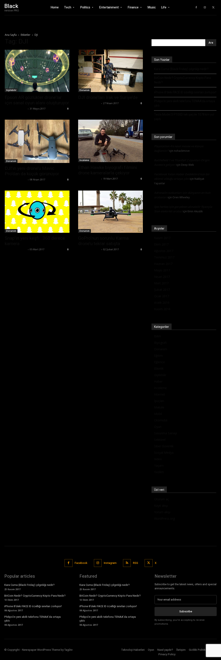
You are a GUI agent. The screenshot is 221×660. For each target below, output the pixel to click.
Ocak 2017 (161, 296)
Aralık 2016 (161, 302)
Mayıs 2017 (162, 270)
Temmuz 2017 (164, 257)
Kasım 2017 (162, 238)
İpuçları (159, 401)
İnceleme (84, 160)
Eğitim (158, 355)
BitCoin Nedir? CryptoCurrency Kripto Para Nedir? (182, 80)
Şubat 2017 (162, 290)
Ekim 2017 (161, 244)
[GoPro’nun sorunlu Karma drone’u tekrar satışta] (110, 212)
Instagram (110, 563)
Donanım (84, 90)
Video (158, 459)
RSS (135, 563)
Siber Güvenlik (164, 446)
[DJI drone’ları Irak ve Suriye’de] (110, 71)
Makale (159, 407)
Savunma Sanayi (165, 433)
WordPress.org (164, 518)
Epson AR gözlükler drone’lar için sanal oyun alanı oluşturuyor (37, 100)
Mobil (158, 414)
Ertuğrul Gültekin (16, 108)
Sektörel (160, 440)
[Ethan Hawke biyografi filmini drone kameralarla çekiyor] (110, 141)
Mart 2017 (161, 283)
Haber (158, 381)
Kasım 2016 (162, 309)
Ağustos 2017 (163, 251)
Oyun (157, 427)
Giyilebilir (11, 90)
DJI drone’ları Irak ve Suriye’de (108, 97)
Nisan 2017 (162, 277)
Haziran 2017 (163, 264)
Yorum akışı (162, 512)
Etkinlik (159, 368)
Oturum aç (161, 499)
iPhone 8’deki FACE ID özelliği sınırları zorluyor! (185, 92)
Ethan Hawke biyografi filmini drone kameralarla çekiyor (107, 170)
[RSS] (127, 563)
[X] (213, 7)
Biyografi (160, 343)
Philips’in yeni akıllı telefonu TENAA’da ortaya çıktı (184, 103)
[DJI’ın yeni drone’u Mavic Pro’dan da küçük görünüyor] (37, 141)
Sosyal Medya (164, 452)
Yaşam (159, 465)
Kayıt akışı (161, 506)
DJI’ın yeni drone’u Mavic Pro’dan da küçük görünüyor (32, 171)
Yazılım (159, 472)
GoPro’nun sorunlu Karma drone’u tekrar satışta (103, 241)
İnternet (159, 394)
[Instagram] (205, 7)
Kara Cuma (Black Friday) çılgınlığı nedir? (181, 69)
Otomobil (160, 420)
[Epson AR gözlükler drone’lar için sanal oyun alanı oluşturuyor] (37, 71)
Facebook (81, 563)
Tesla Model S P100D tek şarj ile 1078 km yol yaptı (184, 117)
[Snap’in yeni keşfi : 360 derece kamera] (37, 212)
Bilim (157, 336)
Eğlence (159, 362)
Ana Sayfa (11, 35)
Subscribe (185, 611)
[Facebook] (196, 7)
